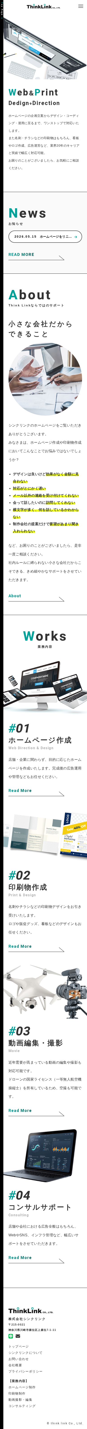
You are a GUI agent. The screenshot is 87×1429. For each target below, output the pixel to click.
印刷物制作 (17, 1393)
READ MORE (21, 254)
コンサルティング (22, 1406)
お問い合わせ (18, 1359)
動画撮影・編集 (20, 1399)
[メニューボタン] (80, 6)
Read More (20, 790)
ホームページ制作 (22, 1387)
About (14, 596)
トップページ (18, 1346)
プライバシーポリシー (25, 1371)
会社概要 (15, 1365)
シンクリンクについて (25, 1352)
